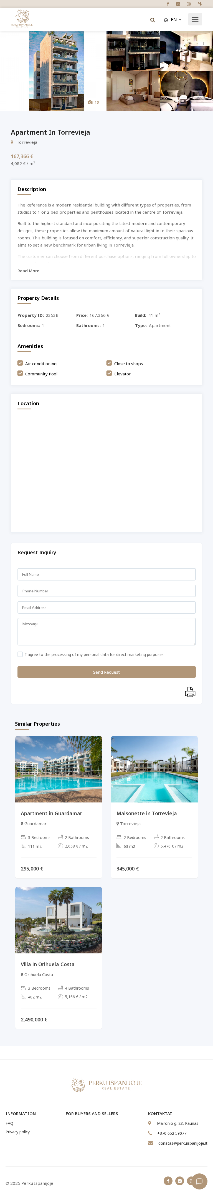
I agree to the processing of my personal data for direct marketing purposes (94, 654)
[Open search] (152, 19)
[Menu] (195, 20)
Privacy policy (18, 1131)
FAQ (9, 1123)
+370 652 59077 (171, 1133)
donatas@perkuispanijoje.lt (182, 1143)
